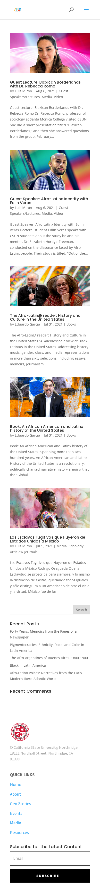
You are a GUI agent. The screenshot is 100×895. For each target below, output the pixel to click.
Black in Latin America (28, 665)
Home (15, 784)
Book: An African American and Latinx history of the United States (46, 428)
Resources (19, 832)
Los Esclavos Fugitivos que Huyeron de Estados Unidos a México (47, 539)
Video (58, 97)
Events (16, 813)
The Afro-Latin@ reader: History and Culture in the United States (45, 317)
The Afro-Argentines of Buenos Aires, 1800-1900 (49, 657)
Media (47, 97)
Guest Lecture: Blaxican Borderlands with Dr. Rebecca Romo (45, 84)
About (15, 794)
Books (71, 324)
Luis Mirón (23, 91)
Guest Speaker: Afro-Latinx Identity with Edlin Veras (49, 201)
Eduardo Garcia (27, 324)
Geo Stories (20, 803)
